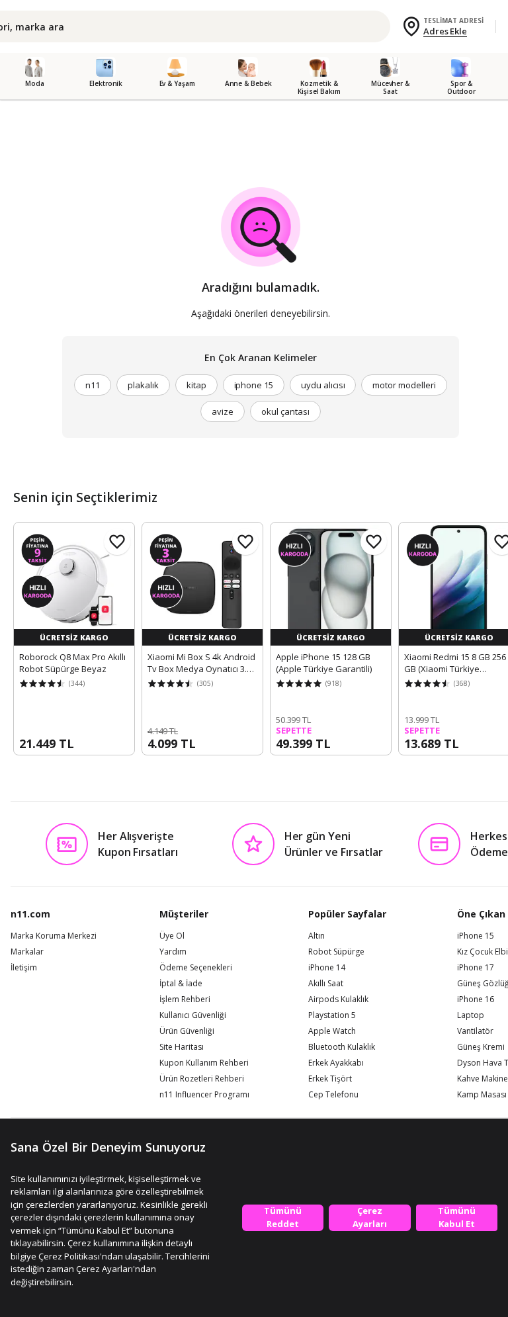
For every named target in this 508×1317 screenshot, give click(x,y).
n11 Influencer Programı (204, 1094)
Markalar (27, 952)
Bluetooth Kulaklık (341, 1047)
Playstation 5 (332, 1015)
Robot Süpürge (336, 952)
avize (222, 411)
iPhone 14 (326, 967)
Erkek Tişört (330, 1079)
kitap (196, 385)
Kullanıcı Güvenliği (192, 1015)
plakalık (143, 385)
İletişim (24, 967)
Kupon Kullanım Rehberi (204, 1063)
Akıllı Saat (325, 983)
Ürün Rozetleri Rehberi (201, 1079)
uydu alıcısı (323, 385)
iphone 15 (254, 385)
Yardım (173, 952)
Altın (316, 936)
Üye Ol (172, 936)
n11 (92, 385)
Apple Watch (332, 1031)
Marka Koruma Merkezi (54, 936)
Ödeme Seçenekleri (195, 967)
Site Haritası (181, 1047)
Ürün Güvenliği (186, 1031)
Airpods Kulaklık (338, 999)
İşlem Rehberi (184, 999)
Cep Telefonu (333, 1094)
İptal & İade (180, 983)
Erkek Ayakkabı (336, 1063)
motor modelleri (403, 385)
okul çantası (285, 411)
